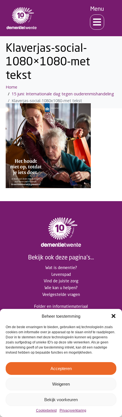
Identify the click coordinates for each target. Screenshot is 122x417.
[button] (113, 316)
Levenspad (61, 274)
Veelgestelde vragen (61, 294)
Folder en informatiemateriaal (61, 306)
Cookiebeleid (46, 410)
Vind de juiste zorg (61, 280)
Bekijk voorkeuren (61, 399)
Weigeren (61, 384)
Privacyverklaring (73, 410)
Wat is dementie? (61, 267)
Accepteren (61, 368)
